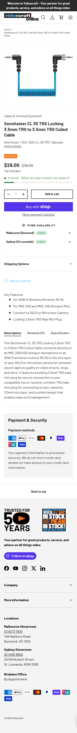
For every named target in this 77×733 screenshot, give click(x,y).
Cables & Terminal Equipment (23, 116)
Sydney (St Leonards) (20, 241)
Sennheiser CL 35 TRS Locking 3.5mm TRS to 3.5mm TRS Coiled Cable (37, 34)
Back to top (38, 491)
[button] (61, 17)
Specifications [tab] (61, 333)
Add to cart (52, 194)
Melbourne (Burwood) (20, 233)
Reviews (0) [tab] (36, 333)
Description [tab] (12, 333)
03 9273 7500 (13, 631)
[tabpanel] (38, 370)
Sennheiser (11, 142)
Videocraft (17, 718)
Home (7, 29)
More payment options (39, 214)
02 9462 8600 (13, 654)
